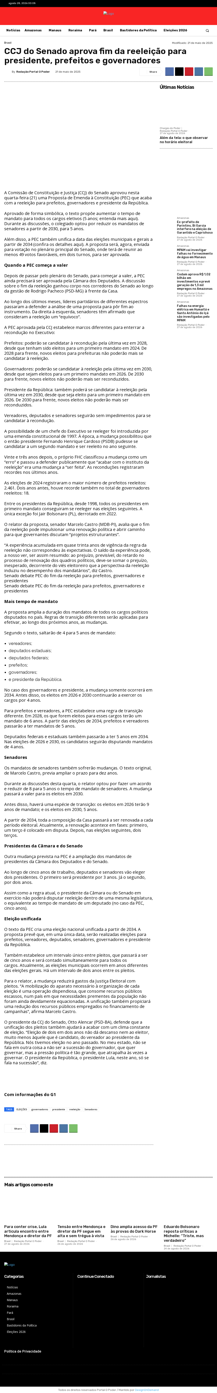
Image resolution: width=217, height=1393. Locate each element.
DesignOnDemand (147, 1390)
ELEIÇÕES (22, 1109)
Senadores (91, 1109)
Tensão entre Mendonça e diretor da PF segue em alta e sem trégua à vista (81, 1231)
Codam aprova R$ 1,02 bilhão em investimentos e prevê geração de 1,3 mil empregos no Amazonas (195, 281)
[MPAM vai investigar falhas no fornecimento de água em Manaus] (167, 252)
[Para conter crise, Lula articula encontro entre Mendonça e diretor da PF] (28, 1206)
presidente (58, 1109)
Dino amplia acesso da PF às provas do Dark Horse (134, 1229)
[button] (207, 30)
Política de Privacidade (22, 1351)
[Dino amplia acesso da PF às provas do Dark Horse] (135, 1206)
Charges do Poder (170, 128)
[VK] (199, 71)
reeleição (74, 1109)
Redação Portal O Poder (33, 71)
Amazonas (183, 218)
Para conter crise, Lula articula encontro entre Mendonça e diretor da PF (28, 1231)
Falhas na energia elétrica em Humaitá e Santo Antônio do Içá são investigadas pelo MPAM (193, 313)
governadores (39, 1109)
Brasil (7, 42)
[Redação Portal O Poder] (8, 71)
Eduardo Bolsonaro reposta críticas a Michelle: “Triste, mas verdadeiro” (184, 1233)
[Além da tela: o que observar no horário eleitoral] (186, 108)
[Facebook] (185, 3)
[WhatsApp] (208, 71)
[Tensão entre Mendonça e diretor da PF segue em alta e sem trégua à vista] (81, 1206)
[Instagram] (192, 3)
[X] (198, 3)
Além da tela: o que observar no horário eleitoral (184, 140)
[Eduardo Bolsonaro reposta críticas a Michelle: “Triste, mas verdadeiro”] (188, 1206)
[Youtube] (205, 3)
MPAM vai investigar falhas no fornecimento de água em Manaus (195, 253)
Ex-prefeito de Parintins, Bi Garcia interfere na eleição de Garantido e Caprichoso (195, 227)
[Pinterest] (189, 71)
